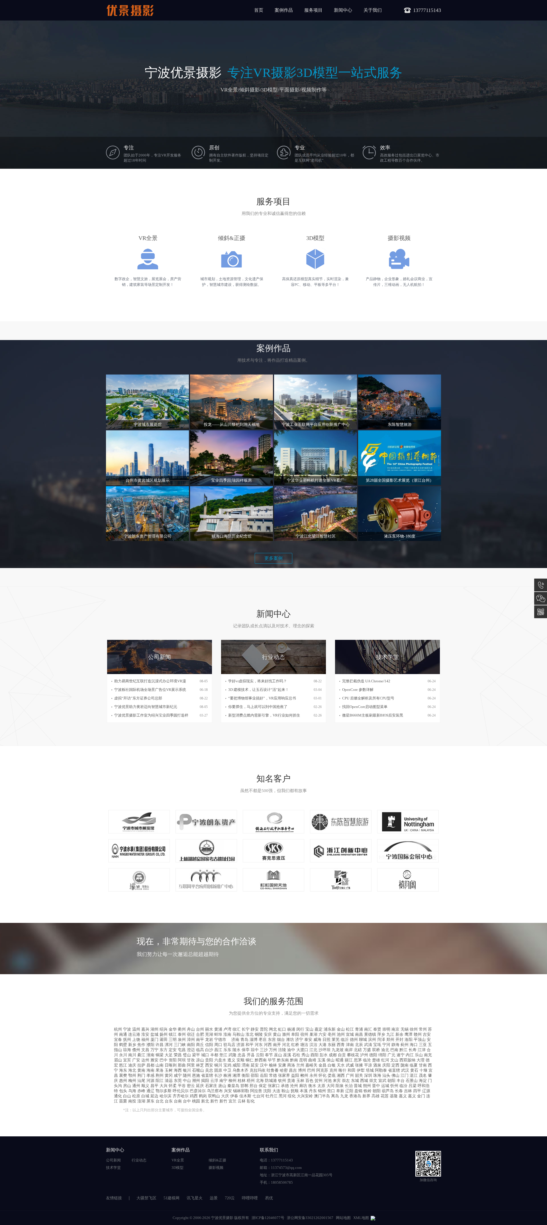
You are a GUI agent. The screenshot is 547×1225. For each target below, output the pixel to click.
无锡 (405, 1029)
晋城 (358, 1086)
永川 (123, 1055)
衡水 (312, 1086)
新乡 (132, 1045)
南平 (200, 1039)
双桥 (376, 1050)
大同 (330, 1086)
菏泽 (381, 1039)
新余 (399, 1034)
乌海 (132, 1091)
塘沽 (304, 1045)
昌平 (154, 1086)
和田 (352, 1070)
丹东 (313, 1091)
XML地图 (361, 1218)
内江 (410, 1055)
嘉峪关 (311, 1065)
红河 (385, 1060)
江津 (422, 1050)
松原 (136, 1096)
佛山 (395, 1075)
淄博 (254, 1039)
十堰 (423, 1070)
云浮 (214, 1081)
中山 (187, 1081)
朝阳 (391, 1081)
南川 (132, 1055)
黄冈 (169, 1075)
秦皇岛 (233, 1086)
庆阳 (386, 1065)
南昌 (359, 1034)
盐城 (154, 1034)
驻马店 (229, 1045)
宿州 (304, 1034)
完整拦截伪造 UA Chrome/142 (366, 681)
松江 (350, 1029)
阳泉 (340, 1086)
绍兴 (164, 1029)
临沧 (367, 1060)
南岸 (349, 1050)
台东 (169, 1101)
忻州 (394, 1086)
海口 (414, 1045)
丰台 (401, 1081)
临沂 (345, 1039)
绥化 (292, 1096)
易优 (269, 1198)
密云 (191, 1086)
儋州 (136, 1050)
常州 (423, 1029)
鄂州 (132, 1075)
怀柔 (173, 1086)
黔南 (294, 1060)
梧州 (251, 1081)
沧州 (294, 1086)
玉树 (169, 1070)
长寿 (413, 1050)
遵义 (231, 1060)
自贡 (342, 1055)
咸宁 (178, 1075)
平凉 (368, 1065)
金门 (421, 1096)
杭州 (118, 1029)
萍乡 (381, 1034)
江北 (313, 1050)
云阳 (260, 1055)
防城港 (271, 1081)
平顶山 (420, 1039)
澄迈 (191, 1050)
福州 (145, 1039)
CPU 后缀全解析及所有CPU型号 (368, 698)
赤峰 (141, 1091)
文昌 (145, 1050)
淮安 (145, 1034)
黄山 (277, 1034)
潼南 (150, 1055)
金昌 (322, 1065)
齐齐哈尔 (181, 1096)
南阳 (191, 1045)
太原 (321, 1086)
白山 (127, 1096)
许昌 (160, 1045)
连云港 (134, 1034)
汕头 (386, 1075)
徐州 (414, 1029)
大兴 (164, 1086)
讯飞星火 (195, 1198)
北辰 (359, 1045)
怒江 (123, 1065)
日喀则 (171, 1065)
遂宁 (401, 1055)
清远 (169, 1081)
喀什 (342, 1070)
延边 (154, 1096)
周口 (218, 1045)
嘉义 (403, 1096)
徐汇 (236, 1029)
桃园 (196, 1101)
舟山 (191, 1029)
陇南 (405, 1065)
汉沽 (313, 1045)
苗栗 (123, 1101)
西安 (209, 1065)
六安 (322, 1034)
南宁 (223, 1081)
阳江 (160, 1081)
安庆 (268, 1034)
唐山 (222, 1086)
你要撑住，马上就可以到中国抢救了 (257, 707)
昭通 (340, 1060)
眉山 (118, 1060)
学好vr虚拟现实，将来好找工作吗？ (257, 681)
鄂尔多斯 (164, 1091)
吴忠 (209, 1070)
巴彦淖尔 (198, 1091)
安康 (282, 1065)
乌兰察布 (215, 1091)
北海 (260, 1081)
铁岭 (368, 1091)
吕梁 (413, 1086)
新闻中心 (343, 10)
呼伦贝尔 (181, 1091)
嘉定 (319, 1029)
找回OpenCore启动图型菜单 (364, 707)
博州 (302, 1070)
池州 (341, 1034)
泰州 (182, 1034)
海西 (178, 1070)
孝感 (150, 1075)
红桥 (295, 1045)
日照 (326, 1039)
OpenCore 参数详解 (357, 689)
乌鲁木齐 (240, 1070)
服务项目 (313, 10)
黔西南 (261, 1060)
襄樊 (123, 1075)
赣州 (418, 1034)
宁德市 (222, 1039)
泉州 (182, 1039)
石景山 (412, 1081)
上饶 (136, 1039)
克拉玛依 (258, 1070)
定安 (173, 1050)
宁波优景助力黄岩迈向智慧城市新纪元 (145, 707)
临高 (200, 1050)
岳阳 (264, 1075)
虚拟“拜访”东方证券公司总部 (138, 698)
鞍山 (285, 1091)
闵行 (300, 1029)
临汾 (403, 1086)
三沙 (264, 1050)
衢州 (182, 1029)
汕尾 (141, 1081)
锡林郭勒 (241, 1091)
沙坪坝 (324, 1050)
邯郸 (244, 1086)
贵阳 (209, 1060)
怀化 (322, 1075)
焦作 (141, 1045)
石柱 (296, 1055)
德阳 (373, 1055)
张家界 (284, 1075)
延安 (255, 1065)
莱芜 (336, 1039)
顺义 (145, 1086)
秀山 (305, 1055)
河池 (328, 1081)
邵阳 (255, 1075)
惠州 (123, 1081)
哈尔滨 (166, 1096)
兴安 (228, 1091)
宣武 (382, 1081)
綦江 (141, 1055)
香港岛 (355, 1096)
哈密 (284, 1070)
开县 (251, 1055)
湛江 (414, 1075)
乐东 (227, 1050)
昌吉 (293, 1070)
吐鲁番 (273, 1070)
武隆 (232, 1055)
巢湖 (313, 1034)
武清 (368, 1045)
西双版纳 (407, 1060)
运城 (385, 1086)
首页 (258, 10)
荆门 (141, 1075)
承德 (285, 1086)
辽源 (426, 1091)
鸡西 (194, 1096)
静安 (255, 1029)
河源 (150, 1081)
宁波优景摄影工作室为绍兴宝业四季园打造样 (151, 715)
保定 (263, 1086)
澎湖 (141, 1101)
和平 (250, 1045)
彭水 (324, 1055)
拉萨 (141, 1065)
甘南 (423, 1065)
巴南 (394, 1050)
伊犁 (361, 1070)
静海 (395, 1045)
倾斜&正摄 (217, 1160)
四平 (417, 1091)
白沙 (209, 1050)
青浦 (359, 1029)
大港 (322, 1045)
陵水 (236, 1050)
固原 (218, 1070)
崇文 (373, 1081)
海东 (123, 1070)
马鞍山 (238, 1034)
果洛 (160, 1070)
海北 (132, 1070)
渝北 (385, 1050)
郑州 (390, 1039)
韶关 (359, 1075)
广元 (391, 1055)
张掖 (359, 1065)
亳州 (332, 1034)
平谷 (182, 1086)
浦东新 (330, 1029)
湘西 (341, 1075)
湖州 (154, 1029)
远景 (214, 1198)
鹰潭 (409, 1034)
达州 (145, 1060)
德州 (354, 1039)
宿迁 (191, 1034)
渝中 (291, 1050)
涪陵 (282, 1050)
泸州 (364, 1055)
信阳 (209, 1045)
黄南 (141, 1070)
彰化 (251, 1101)
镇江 (173, 1034)
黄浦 (218, 1029)
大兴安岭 (305, 1096)
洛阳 (409, 1039)
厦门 (154, 1039)
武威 (350, 1065)
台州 (200, 1029)
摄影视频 (216, 1167)
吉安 (427, 1034)
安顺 (240, 1060)
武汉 (405, 1070)
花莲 (385, 1096)
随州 (187, 1075)
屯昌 (182, 1050)
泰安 (308, 1039)
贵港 (291, 1081)
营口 (331, 1091)
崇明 (386, 1029)
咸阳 (236, 1065)
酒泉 (377, 1065)
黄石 (414, 1070)
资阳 (173, 1060)
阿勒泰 (381, 1070)
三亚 (423, 1045)
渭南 (246, 1065)
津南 (350, 1045)
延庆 (200, 1086)
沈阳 (267, 1091)
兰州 (300, 1065)
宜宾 (127, 1060)
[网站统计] (373, 1218)
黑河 (283, 1096)
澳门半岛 (322, 1096)
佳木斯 (245, 1096)
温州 (136, 1029)
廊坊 (303, 1086)
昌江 (218, 1050)
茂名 (423, 1075)
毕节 (272, 1060)
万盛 (367, 1050)
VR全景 (178, 1160)
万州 (273, 1050)
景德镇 (370, 1034)
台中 (187, 1101)
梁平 (196, 1055)
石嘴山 (198, 1070)
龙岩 (209, 1039)
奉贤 (377, 1029)
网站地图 (343, 1218)
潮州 (196, 1081)
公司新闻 (113, 1160)
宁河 (386, 1045)
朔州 (367, 1086)
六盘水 (220, 1060)
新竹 (214, 1101)
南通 (123, 1034)
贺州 (319, 1081)
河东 (259, 1045)
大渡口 (302, 1050)
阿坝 (182, 1060)
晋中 (376, 1086)
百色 (309, 1081)
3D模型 (177, 1167)
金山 (341, 1029)
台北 (160, 1101)
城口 (205, 1055)
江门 (405, 1075)
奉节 (269, 1055)
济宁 (299, 1039)
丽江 (349, 1060)
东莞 (178, 1081)
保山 (330, 1060)
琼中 (255, 1050)
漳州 (191, 1039)
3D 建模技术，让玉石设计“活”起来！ (258, 689)
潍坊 (290, 1039)
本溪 (304, 1091)
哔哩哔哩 (250, 1198)
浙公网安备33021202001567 (310, 1218)
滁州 (286, 1034)
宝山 (309, 1029)
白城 (145, 1096)
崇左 (346, 1081)
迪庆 (132, 1065)
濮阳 (150, 1045)
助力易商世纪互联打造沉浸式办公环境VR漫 (150, 681)
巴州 (311, 1070)
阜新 (340, 1091)
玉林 (300, 1081)
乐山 (419, 1055)
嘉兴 (145, 1029)
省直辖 (394, 1070)
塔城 (370, 1070)
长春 (399, 1091)
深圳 (368, 1075)
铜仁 (250, 1060)
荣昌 (178, 1055)
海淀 (423, 1081)
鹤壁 (123, 1045)
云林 (242, 1101)
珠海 (377, 1075)
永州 (313, 1075)
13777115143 (540, 585)
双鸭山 (214, 1096)
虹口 (282, 1029)
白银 (332, 1065)
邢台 (254, 1086)
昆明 (303, 1060)
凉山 (200, 1060)
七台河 (258, 1096)
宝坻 (377, 1045)
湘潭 (236, 1075)
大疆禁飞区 (146, 1198)
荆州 (160, 1075)
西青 (341, 1045)
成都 (333, 1055)
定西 (395, 1065)
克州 (333, 1070)
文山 (394, 1060)
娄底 (332, 1075)
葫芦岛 (388, 1091)
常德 (273, 1075)
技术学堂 (113, 1167)
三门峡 (180, 1045)
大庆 (225, 1096)
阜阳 (295, 1034)
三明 (173, 1039)
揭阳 (205, 1081)
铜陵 (259, 1034)
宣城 (350, 1034)
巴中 (164, 1060)
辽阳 (349, 1091)
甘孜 (191, 1060)
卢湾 (227, 1029)
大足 (169, 1055)
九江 (390, 1034)
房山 (127, 1086)
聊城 (363, 1039)
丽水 (209, 1029)
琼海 (127, 1050)
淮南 (227, 1034)
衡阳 (246, 1075)
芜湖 (209, 1034)
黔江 (403, 1050)
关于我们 (373, 10)
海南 (150, 1070)
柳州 (232, 1081)
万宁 (154, 1050)
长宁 (246, 1029)
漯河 (169, 1045)
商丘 (200, 1045)
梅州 (132, 1081)
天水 (341, 1065)
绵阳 (382, 1055)
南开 (277, 1045)
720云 (230, 1198)
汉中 (264, 1065)
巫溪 (287, 1055)
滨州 (372, 1039)
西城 (364, 1081)
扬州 (164, 1034)
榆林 (273, 1065)
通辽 (150, 1091)
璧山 (187, 1055)
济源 (240, 1045)
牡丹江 (271, 1096)
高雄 (375, 1096)
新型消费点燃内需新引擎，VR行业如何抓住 (264, 715)
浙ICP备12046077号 (268, 1218)
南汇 (368, 1029)
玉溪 (321, 1060)
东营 (272, 1039)
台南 (178, 1101)
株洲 (227, 1075)
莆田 (164, 1039)
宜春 (118, 1039)
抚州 (127, 1039)
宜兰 (232, 1101)
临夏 (414, 1065)
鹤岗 (203, 1096)
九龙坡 (338, 1050)
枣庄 (263, 1039)
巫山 (278, 1055)
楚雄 (376, 1060)
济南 (235, 1039)
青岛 (244, 1039)
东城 (355, 1081)
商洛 (291, 1065)
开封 (399, 1039)
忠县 (242, 1055)
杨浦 (291, 1029)
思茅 (358, 1060)
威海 (317, 1039)
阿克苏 (322, 1070)
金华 (173, 1029)
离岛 (335, 1096)
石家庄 (211, 1086)
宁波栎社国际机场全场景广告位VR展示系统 (150, 689)
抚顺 (295, 1091)
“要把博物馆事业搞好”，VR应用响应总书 (262, 698)
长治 (349, 1086)
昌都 (150, 1065)
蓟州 (405, 1045)
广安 (136, 1060)
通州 (136, 1086)
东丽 (332, 1045)
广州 (350, 1075)
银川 (187, 1070)
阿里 (191, 1065)
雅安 (154, 1060)
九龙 (344, 1096)
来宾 (337, 1081)
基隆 (394, 1096)
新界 (366, 1096)
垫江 (223, 1055)
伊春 (234, 1096)
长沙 (218, 1075)
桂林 (242, 1081)
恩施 (196, 1075)
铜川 (218, 1065)
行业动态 (139, 1160)
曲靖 (312, 1060)
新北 (205, 1101)
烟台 (281, 1039)
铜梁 (160, 1055)
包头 (123, 1091)
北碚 (358, 1050)
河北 (286, 1045)
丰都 (214, 1055)
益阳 (295, 1075)
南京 (395, 1029)
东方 (164, 1050)
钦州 (282, 1081)
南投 (132, 1101)
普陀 (264, 1029)
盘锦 (358, 1091)
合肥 (200, 1034)
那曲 (182, 1065)
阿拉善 (256, 1091)
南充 (428, 1055)
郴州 (304, 1075)
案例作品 (284, 10)
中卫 (227, 1070)
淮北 (250, 1034)
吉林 (408, 1091)
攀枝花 (353, 1055)
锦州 (322, 1091)
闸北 (273, 1029)
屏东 (150, 1101)
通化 (118, 1096)
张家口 (274, 1086)
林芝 (200, 1065)
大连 (276, 1091)
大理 (420, 1060)
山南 (160, 1065)
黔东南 (283, 1060)
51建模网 (171, 1198)
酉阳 (315, 1055)
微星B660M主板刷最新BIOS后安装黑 (372, 715)
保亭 (246, 1050)
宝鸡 (227, 1065)
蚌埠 (218, 1034)
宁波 (127, 1029)
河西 (268, 1045)
